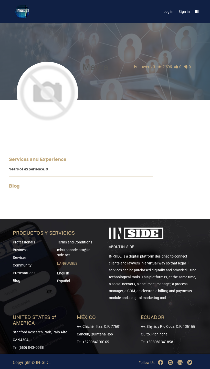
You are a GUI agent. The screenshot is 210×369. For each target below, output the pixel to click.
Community (22, 265)
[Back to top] (199, 338)
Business (20, 249)
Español (63, 280)
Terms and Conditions (74, 242)
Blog (16, 280)
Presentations (24, 272)
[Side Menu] (196, 11)
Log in (168, 11)
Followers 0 (144, 66)
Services (19, 257)
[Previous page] (199, 346)
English (63, 273)
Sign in (184, 11)
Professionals (24, 242)
